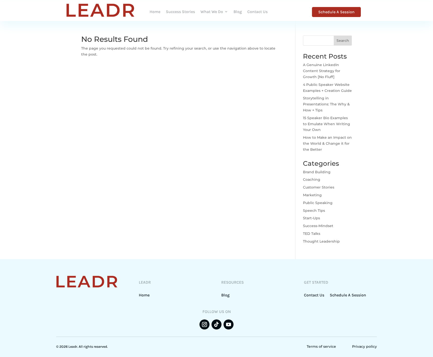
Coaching (311, 179)
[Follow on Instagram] (204, 324)
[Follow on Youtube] (229, 324)
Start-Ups (311, 218)
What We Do (211, 11)
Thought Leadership (321, 241)
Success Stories (180, 11)
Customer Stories (318, 187)
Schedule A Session (336, 12)
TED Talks (311, 233)
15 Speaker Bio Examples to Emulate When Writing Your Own (326, 124)
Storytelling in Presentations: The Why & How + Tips (326, 104)
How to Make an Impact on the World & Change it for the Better (327, 143)
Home (155, 11)
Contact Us (257, 11)
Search (343, 40)
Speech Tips (314, 210)
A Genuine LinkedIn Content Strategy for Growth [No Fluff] (321, 71)
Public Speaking (318, 203)
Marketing (312, 195)
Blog (238, 11)
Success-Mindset (318, 226)
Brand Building (317, 172)
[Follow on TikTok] (216, 324)
